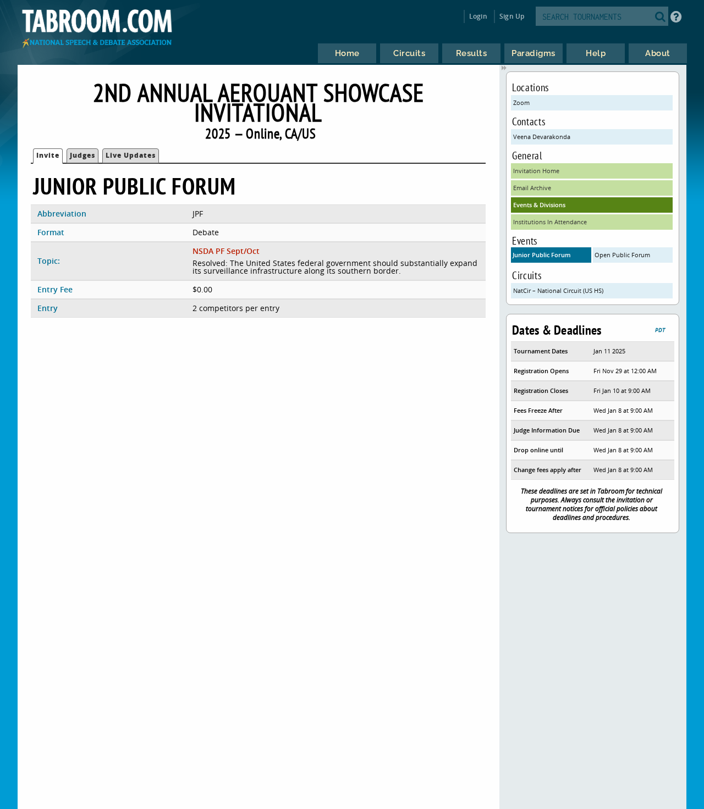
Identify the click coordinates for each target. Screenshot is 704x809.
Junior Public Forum (542, 255)
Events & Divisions (539, 205)
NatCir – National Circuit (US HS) (558, 290)
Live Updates (131, 155)
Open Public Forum (622, 255)
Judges (82, 155)
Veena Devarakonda (541, 136)
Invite (47, 155)
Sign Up (511, 16)
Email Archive (532, 188)
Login (478, 16)
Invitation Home (536, 171)
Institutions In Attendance (550, 222)
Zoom (521, 102)
